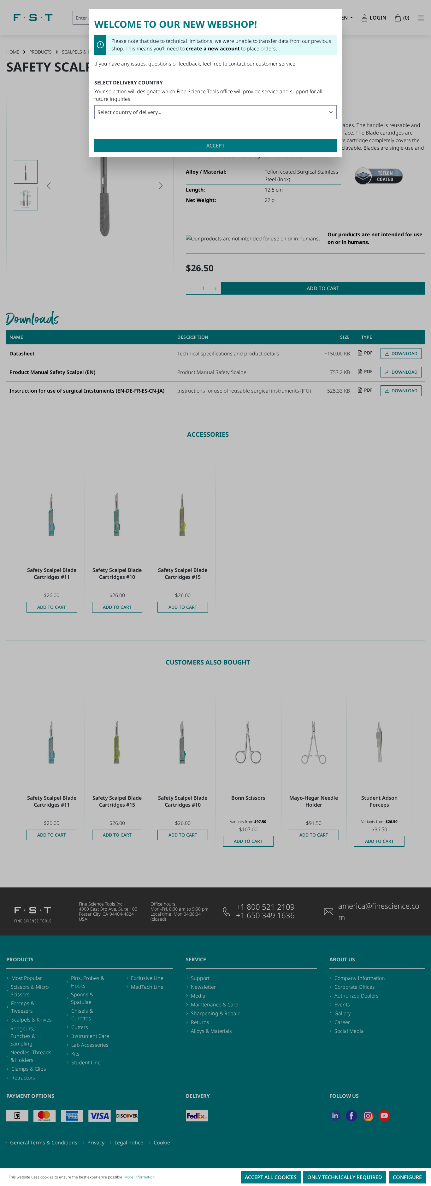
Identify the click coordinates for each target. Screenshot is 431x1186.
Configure (407, 1177)
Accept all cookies (271, 1177)
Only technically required (344, 1177)
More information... (140, 1177)
